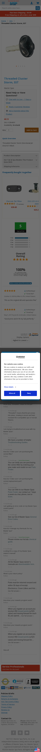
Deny (29, 393)
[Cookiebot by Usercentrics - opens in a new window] (21, 357)
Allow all (12, 393)
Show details (8, 387)
